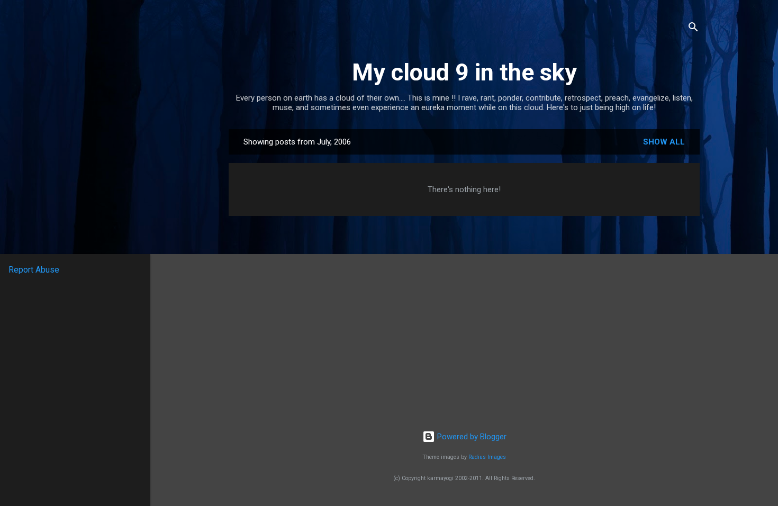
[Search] (693, 29)
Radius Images (487, 457)
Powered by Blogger (470, 436)
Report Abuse (33, 270)
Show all (664, 142)
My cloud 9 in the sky (464, 72)
